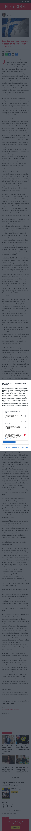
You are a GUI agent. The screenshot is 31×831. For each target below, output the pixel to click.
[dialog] (15, 415)
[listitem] (15, 412)
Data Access (15, 447)
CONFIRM (9, 442)
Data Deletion (6, 447)
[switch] (25, 416)
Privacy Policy (24, 447)
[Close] (27, 383)
